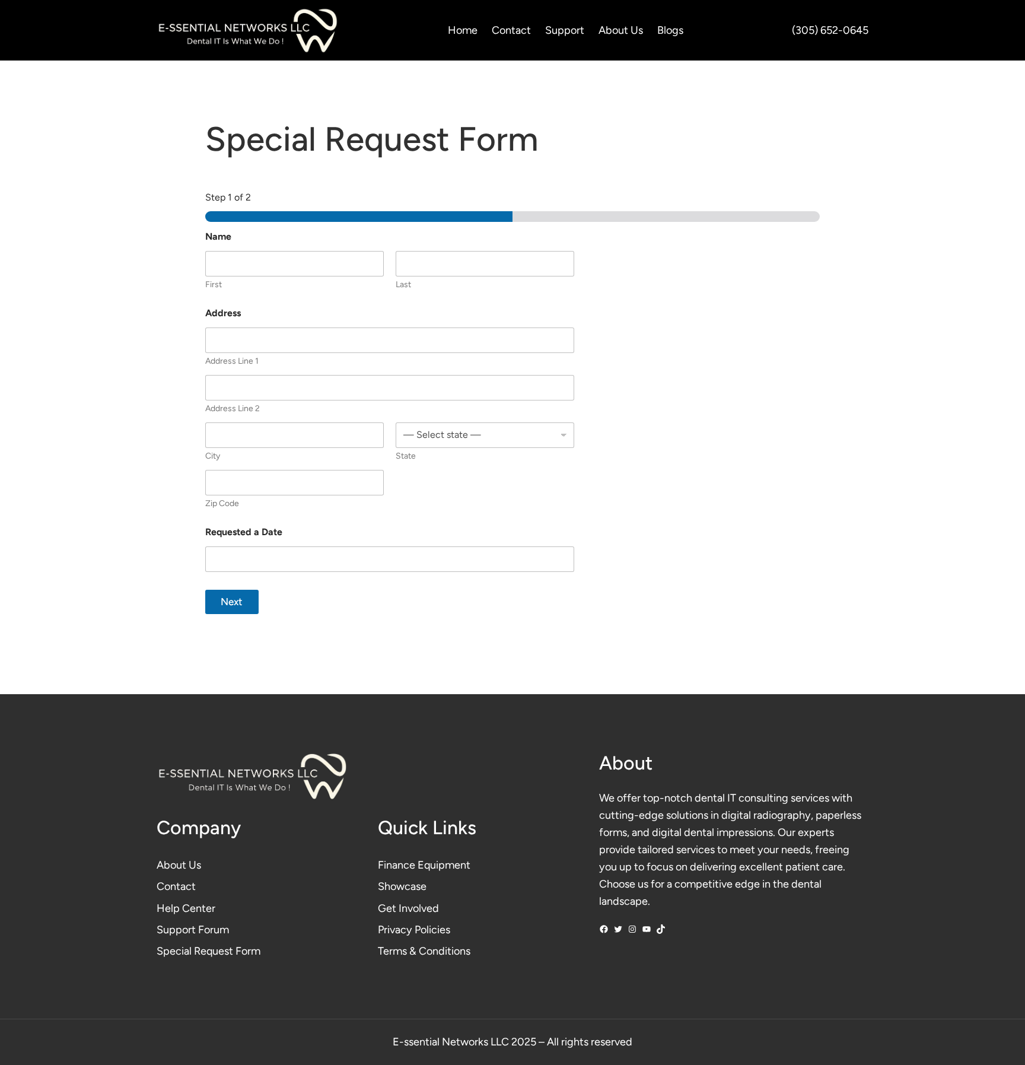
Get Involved (408, 908)
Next (232, 602)
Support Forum (193, 929)
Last (403, 284)
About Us (179, 865)
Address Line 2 (232, 408)
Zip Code (222, 503)
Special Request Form (208, 951)
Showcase (402, 886)
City (212, 456)
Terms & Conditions (424, 951)
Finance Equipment (424, 865)
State (406, 456)
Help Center (186, 908)
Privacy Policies (414, 929)
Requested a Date (243, 532)
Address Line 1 (232, 361)
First (213, 284)
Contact (176, 886)
